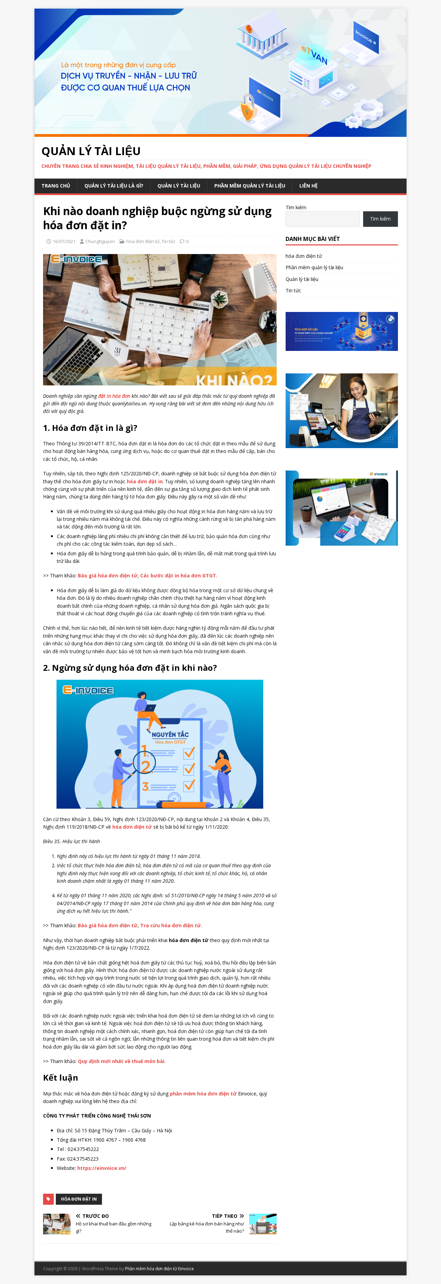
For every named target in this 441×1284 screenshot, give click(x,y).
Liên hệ (308, 185)
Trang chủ (55, 185)
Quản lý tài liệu (178, 185)
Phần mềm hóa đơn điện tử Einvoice (159, 1269)
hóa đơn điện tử (143, 241)
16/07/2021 (64, 241)
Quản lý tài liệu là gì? (113, 185)
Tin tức (168, 241)
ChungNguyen (100, 241)
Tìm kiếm (296, 207)
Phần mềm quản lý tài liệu (249, 185)
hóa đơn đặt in (79, 1199)
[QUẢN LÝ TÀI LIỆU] (220, 132)
